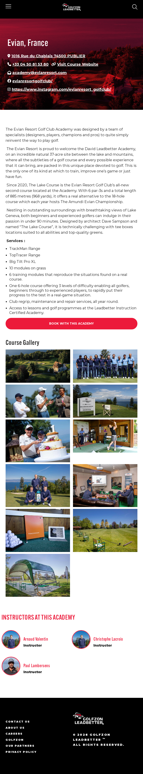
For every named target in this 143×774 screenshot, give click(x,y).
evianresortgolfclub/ (32, 81)
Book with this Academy (71, 323)
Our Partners (20, 745)
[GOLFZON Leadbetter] (71, 7)
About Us (15, 727)
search (134, 6)
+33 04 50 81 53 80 (30, 64)
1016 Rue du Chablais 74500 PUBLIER (48, 56)
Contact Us (18, 721)
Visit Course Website (77, 64)
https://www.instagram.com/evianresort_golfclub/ (61, 89)
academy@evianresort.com (39, 72)
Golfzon (15, 739)
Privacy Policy (21, 752)
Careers (14, 733)
